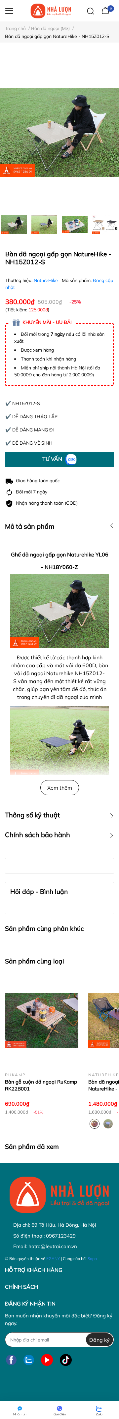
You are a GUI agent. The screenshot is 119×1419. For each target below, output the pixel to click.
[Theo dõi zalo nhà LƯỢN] (28, 1359)
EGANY (53, 1258)
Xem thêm (59, 787)
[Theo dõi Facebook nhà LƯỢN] (11, 1359)
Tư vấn (52, 459)
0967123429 (61, 1236)
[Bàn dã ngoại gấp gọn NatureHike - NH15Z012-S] (59, 132)
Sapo (92, 1258)
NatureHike (46, 280)
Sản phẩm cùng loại (34, 961)
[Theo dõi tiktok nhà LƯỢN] (66, 1359)
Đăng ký (99, 1340)
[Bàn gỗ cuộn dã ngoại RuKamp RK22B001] (41, 1020)
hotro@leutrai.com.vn (52, 1246)
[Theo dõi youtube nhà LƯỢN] (47, 1359)
